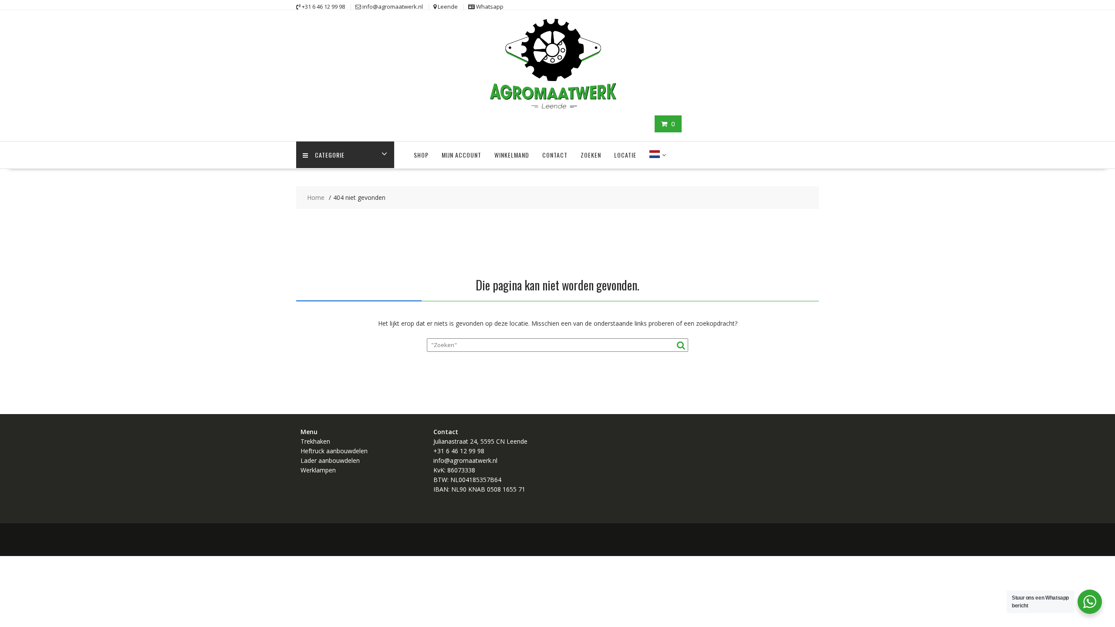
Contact (555, 154)
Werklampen (318, 470)
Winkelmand (511, 154)
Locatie (625, 154)
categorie (330, 154)
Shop (421, 154)
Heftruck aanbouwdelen (334, 451)
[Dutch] (654, 155)
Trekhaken (315, 441)
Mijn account (461, 154)
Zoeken (591, 154)
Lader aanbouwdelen (330, 460)
